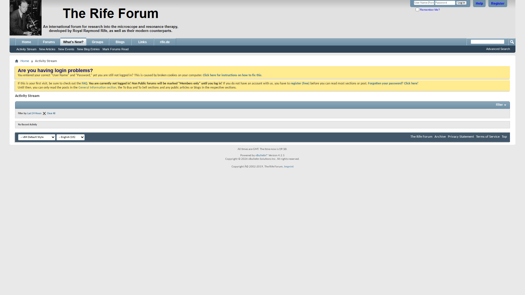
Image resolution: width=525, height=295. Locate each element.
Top (504, 136)
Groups (97, 42)
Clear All (51, 113)
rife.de (165, 42)
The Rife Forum (421, 136)
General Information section (97, 87)
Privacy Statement (461, 136)
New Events (66, 49)
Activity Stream (26, 49)
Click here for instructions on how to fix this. (232, 75)
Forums (49, 42)
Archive (440, 136)
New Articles (47, 49)
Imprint (289, 166)
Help (479, 3)
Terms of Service (488, 136)
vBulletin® (261, 155)
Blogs (120, 42)
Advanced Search (498, 49)
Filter (499, 105)
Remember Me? (429, 9)
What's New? (73, 42)
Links (142, 42)
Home (26, 42)
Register (497, 3)
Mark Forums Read (116, 49)
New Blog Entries (88, 49)
